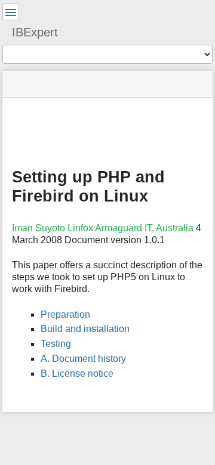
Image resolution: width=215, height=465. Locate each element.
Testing (56, 344)
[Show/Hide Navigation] (10, 12)
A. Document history (83, 359)
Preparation (65, 314)
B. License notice (77, 373)
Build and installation (85, 329)
